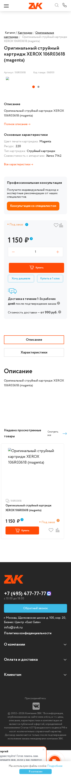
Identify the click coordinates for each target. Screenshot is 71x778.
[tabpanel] (26, 78)
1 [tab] (33, 87)
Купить (40, 267)
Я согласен (35, 772)
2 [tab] (38, 87)
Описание (34, 339)
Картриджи (25, 33)
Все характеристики (17, 164)
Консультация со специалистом (33, 206)
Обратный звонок (35, 608)
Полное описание (16, 124)
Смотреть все (53, 433)
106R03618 (16, 501)
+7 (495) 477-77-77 (25, 593)
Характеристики (34, 352)
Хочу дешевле (21, 278)
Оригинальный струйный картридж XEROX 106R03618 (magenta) (28, 508)
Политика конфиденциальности (27, 633)
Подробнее (55, 766)
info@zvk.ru (13, 627)
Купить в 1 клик (50, 278)
